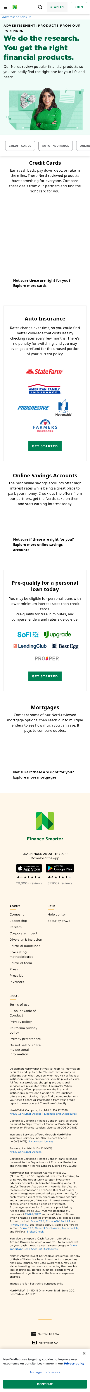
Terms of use (19, 1004)
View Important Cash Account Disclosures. (43, 1247)
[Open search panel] (40, 7)
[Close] (84, 1353)
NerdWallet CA (48, 1342)
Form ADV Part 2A (58, 1221)
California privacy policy (23, 1030)
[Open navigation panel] (5, 7)
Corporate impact (24, 933)
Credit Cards (20, 145)
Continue (45, 1384)
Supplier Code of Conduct (23, 1013)
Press (14, 969)
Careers (16, 927)
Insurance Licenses (41, 1141)
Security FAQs (59, 920)
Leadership (18, 920)
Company (17, 914)
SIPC (38, 1214)
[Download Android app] (60, 868)
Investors (17, 982)
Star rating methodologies (21, 954)
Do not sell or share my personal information (25, 1049)
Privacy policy (21, 1021)
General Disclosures (48, 1228)
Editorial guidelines (25, 946)
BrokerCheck (35, 1231)
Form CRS (37, 1221)
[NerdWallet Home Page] (16, 7)
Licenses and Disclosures (60, 1113)
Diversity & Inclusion (26, 939)
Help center (57, 914)
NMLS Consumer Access (26, 1113)
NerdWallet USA (48, 1334)
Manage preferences (45, 1372)
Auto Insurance (55, 145)
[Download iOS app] (29, 868)
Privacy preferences (25, 1039)
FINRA (29, 1214)
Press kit (16, 975)
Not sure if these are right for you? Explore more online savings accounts (43, 544)
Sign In (57, 6)
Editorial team (21, 963)
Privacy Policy (19, 1224)
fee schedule (70, 1228)
